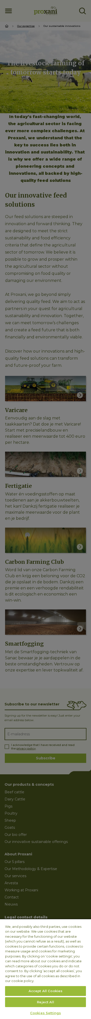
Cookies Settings (45, 1013)
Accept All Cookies (45, 991)
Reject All (45, 1002)
